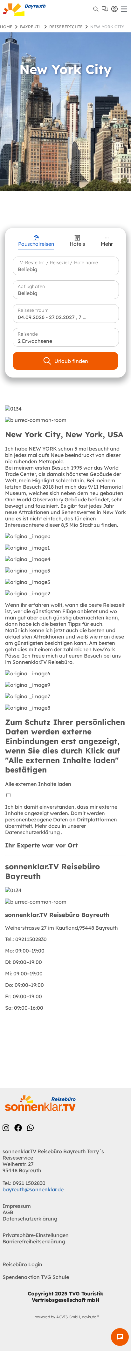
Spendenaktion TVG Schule (36, 1277)
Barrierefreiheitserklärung (34, 1241)
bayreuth (31, 26)
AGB (8, 1212)
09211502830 (26, 939)
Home (6, 26)
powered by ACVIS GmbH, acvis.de (65, 1316)
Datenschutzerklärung (33, 832)
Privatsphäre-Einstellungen (36, 1235)
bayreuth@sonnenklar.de (33, 1189)
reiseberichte (66, 26)
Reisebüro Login (22, 1264)
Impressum (17, 1206)
